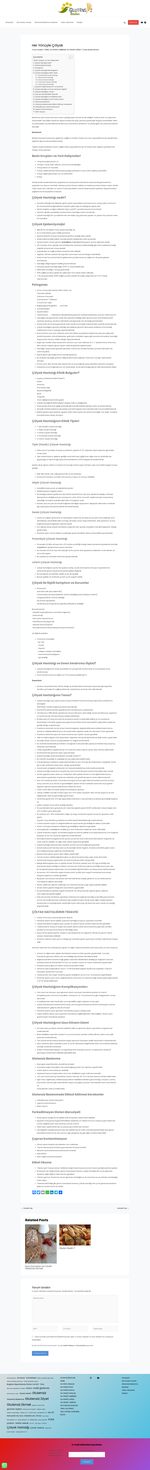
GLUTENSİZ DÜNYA (67, 1390)
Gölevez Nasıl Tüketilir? (29, 1409)
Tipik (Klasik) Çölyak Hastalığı (47, 75)
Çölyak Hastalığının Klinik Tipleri (46, 73)
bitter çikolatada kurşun (31, 1381)
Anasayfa (9, 22)
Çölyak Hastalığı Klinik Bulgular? (46, 70)
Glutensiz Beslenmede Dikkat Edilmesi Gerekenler (53, 104)
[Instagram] (145, 22)
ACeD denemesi (11, 1378)
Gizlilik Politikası (68, 1345)
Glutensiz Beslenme (42, 102)
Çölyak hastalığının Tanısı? (44, 92)
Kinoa (38, 1415)
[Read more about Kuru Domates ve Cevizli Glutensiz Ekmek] (41, 1244)
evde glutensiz (41, 1388)
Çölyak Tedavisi (37, 1427)
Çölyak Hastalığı (18, 1427)
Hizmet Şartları (81, 1345)
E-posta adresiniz (87, 1450)
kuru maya (45, 1416)
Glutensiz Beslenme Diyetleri (46, 22)
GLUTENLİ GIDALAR (67, 1384)
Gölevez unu (24, 1413)
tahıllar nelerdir (22, 1423)
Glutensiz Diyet (37, 1398)
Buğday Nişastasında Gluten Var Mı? (23, 1384)
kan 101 (51, 1412)
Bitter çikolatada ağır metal (45, 1378)
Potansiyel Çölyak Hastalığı (47, 82)
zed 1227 (44, 1423)
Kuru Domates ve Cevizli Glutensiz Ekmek (38, 1267)
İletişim (80, 22)
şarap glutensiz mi (21, 1432)
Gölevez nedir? (41, 1409)
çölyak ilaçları (11, 1432)
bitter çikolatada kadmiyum (15, 1381)
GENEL (46, 49)
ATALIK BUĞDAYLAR (67, 1378)
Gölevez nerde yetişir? (13, 1413)
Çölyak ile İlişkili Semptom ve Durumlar (49, 87)
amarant (21, 1378)
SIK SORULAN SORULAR (69, 1405)
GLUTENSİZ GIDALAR (68, 1393)
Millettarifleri (33, 1420)
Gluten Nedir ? (67, 1248)
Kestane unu (29, 1415)
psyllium (10, 1423)
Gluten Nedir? (25, 1393)
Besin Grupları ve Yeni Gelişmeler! (46, 60)
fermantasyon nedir (12, 1393)
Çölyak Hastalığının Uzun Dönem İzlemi (49, 99)
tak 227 (32, 1423)
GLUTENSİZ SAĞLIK (74, 49)
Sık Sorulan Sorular (24, 22)
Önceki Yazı (27, 1208)
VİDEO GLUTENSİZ (67, 1408)
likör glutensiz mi (12, 1420)
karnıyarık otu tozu (15, 1415)
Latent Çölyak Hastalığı (46, 84)
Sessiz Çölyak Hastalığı (46, 80)
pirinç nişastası (42, 1420)
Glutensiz (39, 1393)
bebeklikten (67, 242)
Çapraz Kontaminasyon (44, 109)
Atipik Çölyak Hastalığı (45, 77)
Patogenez (39, 68)
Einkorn (29, 1388)
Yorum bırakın (37, 49)
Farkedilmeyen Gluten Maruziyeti (47, 107)
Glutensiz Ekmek (19, 1404)
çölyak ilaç (48, 1428)
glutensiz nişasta (14, 1409)
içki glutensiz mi (42, 1413)
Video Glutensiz (67, 22)
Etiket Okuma (40, 112)
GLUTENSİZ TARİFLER (68, 1402)
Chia (42, 1384)
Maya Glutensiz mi (23, 1420)
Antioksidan (31, 1378)
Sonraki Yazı (123, 1208)
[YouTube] (98, 1378)
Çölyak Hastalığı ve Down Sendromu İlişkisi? (51, 89)
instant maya (32, 1413)
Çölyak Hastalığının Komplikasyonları (48, 97)
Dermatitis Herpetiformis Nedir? (16, 1388)
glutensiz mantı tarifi (38, 1405)
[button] (125, 22)
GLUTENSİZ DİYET (66, 1387)
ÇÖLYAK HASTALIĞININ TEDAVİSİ (46, 94)
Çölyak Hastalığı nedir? (43, 63)
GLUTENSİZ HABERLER (58, 49)
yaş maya (38, 1423)
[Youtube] (142, 22)
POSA (51, 1419)
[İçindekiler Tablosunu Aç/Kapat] (69, 57)
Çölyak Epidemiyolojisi (43, 65)
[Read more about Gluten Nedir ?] (75, 1235)
